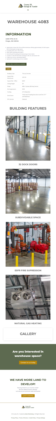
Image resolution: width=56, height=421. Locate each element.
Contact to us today (28, 362)
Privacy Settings (41, 418)
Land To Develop (28, 396)
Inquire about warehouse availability (16, 64)
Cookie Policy (32, 418)
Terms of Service (23, 418)
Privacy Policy (14, 418)
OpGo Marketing (29, 414)
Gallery (8, 69)
